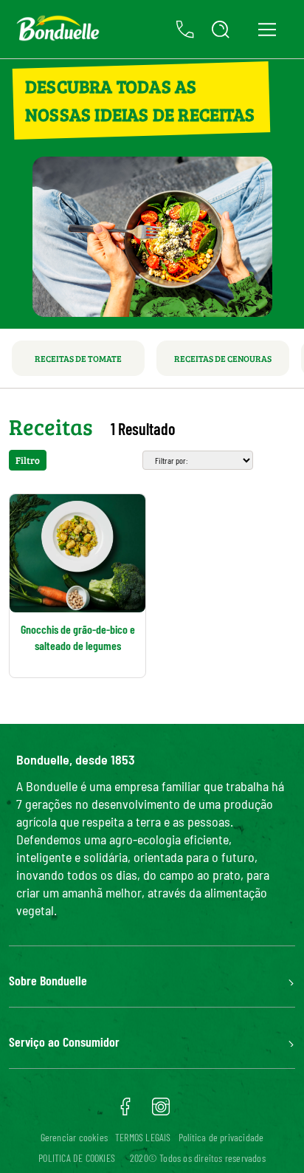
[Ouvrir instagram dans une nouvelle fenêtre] (161, 1111)
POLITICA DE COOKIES (76, 1158)
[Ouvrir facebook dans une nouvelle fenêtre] (125, 1111)
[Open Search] (220, 29)
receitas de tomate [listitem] (78, 358)
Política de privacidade (221, 1137)
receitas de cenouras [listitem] (223, 358)
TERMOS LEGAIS (143, 1137)
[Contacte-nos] (185, 29)
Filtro (27, 460)
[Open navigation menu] (266, 29)
